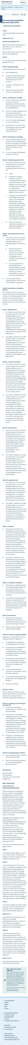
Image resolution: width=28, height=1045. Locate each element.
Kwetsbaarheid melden (11, 1020)
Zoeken (7, 1008)
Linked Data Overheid (10, 1027)
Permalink (14, 14)
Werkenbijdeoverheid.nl (11, 1039)
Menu (24, 2)
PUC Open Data (9, 1029)
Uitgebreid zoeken (19, 7)
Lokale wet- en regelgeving (7, 7)
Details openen (1, 19)
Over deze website (9, 1000)
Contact (7, 1002)
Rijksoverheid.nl (9, 1035)
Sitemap (7, 1018)
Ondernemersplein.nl (10, 1037)
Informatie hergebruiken (11, 1013)
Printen (21, 14)
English (6, 1004)
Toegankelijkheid (9, 1017)
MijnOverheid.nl (9, 1033)
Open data (7, 1025)
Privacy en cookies (9, 1015)
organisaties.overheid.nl (12, 985)
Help (6, 1006)
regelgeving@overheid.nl (13, 990)
